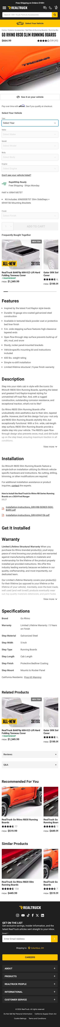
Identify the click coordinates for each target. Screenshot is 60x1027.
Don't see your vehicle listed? (16, 175)
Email (5, 933)
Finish (4, 211)
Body (4, 153)
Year (3, 118)
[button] (30, 968)
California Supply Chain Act (45, 1014)
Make (4, 130)
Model (4, 141)
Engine (4, 164)
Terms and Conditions (37, 1018)
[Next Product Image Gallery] (57, 69)
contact (15, 485)
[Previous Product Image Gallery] (2, 69)
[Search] (55, 14)
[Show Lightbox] (30, 68)
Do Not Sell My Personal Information (18, 1014)
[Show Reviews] (47, 40)
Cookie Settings (20, 1018)
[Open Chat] (45, 7)
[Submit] (54, 938)
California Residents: (21, 677)
